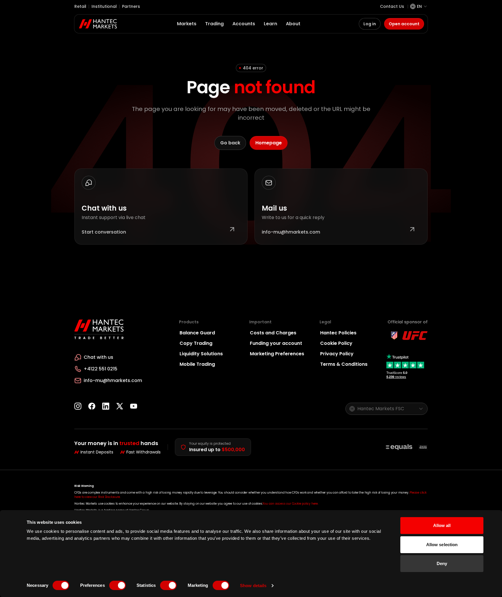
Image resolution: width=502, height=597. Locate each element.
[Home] (98, 24)
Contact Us (392, 6)
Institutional (104, 6)
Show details (253, 585)
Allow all (442, 525)
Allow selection (442, 544)
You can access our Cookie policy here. (290, 503)
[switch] (117, 585)
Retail (80, 6)
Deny (442, 563)
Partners (131, 6)
